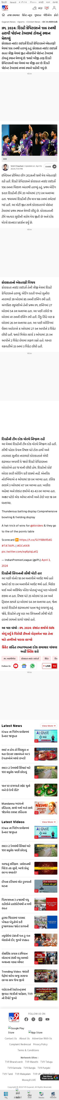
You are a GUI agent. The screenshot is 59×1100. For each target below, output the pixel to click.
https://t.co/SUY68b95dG (35, 539)
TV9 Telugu (46, 1062)
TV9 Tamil (7, 1074)
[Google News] (24, 665)
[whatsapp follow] (32, 665)
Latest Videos (13, 821)
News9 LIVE (49, 1074)
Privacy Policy (40, 1044)
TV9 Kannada (14, 1068)
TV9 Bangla (29, 1068)
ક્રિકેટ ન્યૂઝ (27, 15)
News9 (13, 2)
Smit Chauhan (17, 165)
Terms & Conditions (28, 1050)
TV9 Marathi (31, 1062)
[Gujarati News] (5, 8)
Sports (21, 21)
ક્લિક (30, 651)
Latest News (12, 725)
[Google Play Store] (18, 1030)
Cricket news (33, 21)
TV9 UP (37, 1074)
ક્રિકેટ (5, 647)
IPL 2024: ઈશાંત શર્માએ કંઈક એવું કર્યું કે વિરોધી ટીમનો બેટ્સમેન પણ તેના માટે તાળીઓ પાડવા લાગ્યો (28, 634)
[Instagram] (40, 1019)
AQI (40, 8)
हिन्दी (4, 2)
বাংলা (48, 2)
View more (47, 725)
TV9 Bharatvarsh (14, 1062)
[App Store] (38, 1033)
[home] (3, 15)
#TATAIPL (8, 545)
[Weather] (35, 8)
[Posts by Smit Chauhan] (5, 167)
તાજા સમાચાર (13, 15)
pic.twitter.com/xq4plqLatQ (20, 551)
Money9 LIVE (29, 1080)
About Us (24, 1038)
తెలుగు (33, 2)
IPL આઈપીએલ (9, 658)
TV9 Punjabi (44, 1068)
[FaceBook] (26, 1019)
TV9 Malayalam (23, 1074)
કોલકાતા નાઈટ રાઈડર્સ (30, 658)
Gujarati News (9, 21)
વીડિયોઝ (47, 15)
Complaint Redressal (20, 1044)
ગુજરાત (37, 15)
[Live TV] (46, 8)
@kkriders (36, 525)
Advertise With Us (42, 1038)
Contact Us (11, 1038)
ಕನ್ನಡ (23, 2)
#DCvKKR (23, 545)
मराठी (41, 2)
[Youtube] (16, 665)
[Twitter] (33, 1019)
